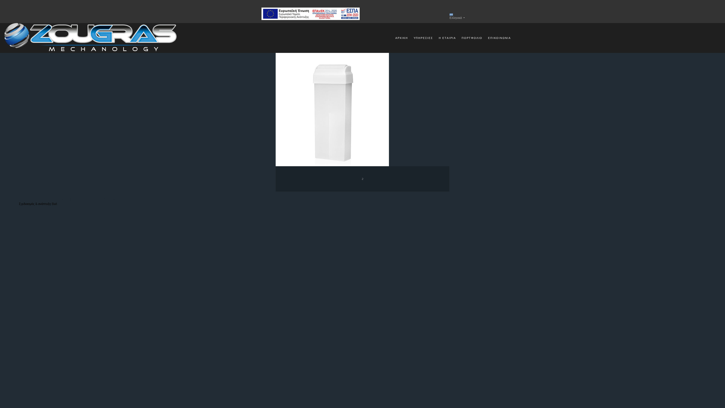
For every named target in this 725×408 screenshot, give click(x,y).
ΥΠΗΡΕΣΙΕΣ (423, 37)
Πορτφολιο (472, 37)
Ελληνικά (456, 18)
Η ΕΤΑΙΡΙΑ (447, 37)
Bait (54, 204)
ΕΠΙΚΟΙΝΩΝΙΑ (499, 37)
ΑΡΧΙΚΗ (401, 37)
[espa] (310, 14)
